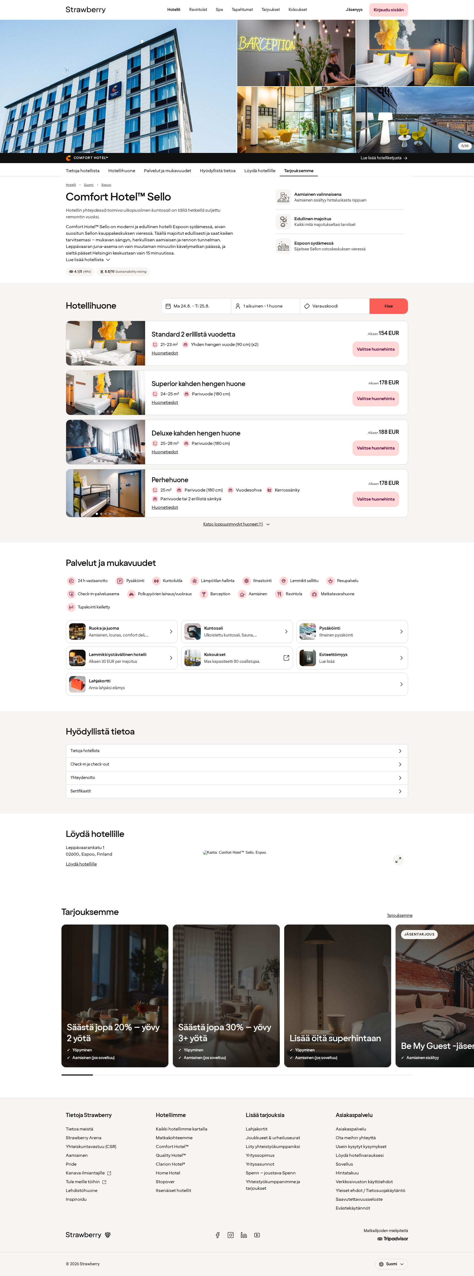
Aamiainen (77, 1155)
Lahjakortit (256, 1129)
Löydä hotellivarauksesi (360, 1155)
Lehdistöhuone (81, 1191)
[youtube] (257, 1235)
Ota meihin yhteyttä (356, 1138)
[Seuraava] (137, 343)
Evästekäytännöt (353, 1208)
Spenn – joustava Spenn (271, 1173)
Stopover (165, 1182)
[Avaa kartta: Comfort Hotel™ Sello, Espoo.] (398, 860)
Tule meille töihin (83, 1182)
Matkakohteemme (174, 1138)
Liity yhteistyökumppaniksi (273, 1147)
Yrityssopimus (260, 1155)
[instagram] (230, 1235)
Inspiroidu (76, 1199)
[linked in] (244, 1235)
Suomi (89, 185)
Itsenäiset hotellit (173, 1191)
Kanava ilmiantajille (85, 1173)
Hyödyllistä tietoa (218, 171)
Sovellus (344, 1164)
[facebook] (217, 1235)
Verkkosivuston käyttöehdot (364, 1182)
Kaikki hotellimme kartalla (181, 1129)
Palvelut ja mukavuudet (167, 171)
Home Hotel (168, 1173)
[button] (105, 343)
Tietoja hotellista (83, 171)
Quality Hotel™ (171, 1155)
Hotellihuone (121, 171)
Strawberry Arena (83, 1138)
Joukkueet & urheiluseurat (273, 1138)
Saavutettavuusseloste (359, 1199)
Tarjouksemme (299, 171)
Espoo (106, 185)
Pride (71, 1164)
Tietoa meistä (79, 1129)
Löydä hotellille (259, 171)
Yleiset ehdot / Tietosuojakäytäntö (370, 1191)
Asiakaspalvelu (351, 1129)
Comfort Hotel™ (172, 1147)
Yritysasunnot (260, 1164)
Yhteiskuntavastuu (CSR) (91, 1147)
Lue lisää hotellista (85, 260)
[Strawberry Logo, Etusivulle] (86, 10)
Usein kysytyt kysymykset (361, 1147)
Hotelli (71, 185)
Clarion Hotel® (170, 1164)
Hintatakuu (347, 1173)
